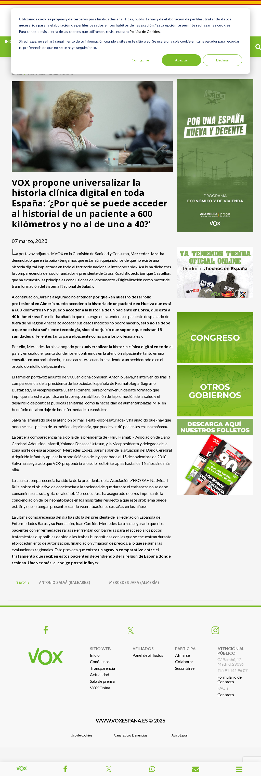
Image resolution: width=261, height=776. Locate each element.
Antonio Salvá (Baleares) (64, 582)
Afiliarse (182, 655)
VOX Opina (100, 687)
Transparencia (102, 668)
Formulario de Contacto (229, 679)
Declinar (222, 60)
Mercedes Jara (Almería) (134, 582)
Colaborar (184, 661)
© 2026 (130, 721)
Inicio (10, 41)
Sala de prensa (102, 681)
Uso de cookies (81, 735)
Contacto (225, 694)
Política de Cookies (144, 31)
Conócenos (100, 661)
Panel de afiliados (148, 655)
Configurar (141, 60)
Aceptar (181, 60)
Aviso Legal (180, 735)
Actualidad (99, 674)
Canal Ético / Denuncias (130, 735)
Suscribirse (184, 668)
